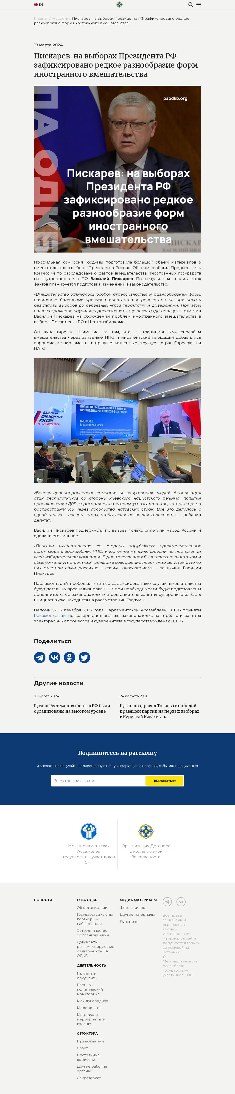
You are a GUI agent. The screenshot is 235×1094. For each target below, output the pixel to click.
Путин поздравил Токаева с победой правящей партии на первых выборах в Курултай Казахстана (159, 711)
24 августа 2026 (134, 696)
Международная (92, 1001)
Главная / (42, 18)
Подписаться (164, 781)
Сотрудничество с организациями (93, 932)
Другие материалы (137, 914)
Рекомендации (50, 615)
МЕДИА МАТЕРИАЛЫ (138, 900)
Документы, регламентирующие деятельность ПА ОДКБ (95, 949)
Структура (87, 1033)
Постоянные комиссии (88, 1057)
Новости (43, 900)
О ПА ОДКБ (87, 900)
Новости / (61, 18)
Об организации (92, 907)
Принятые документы (87, 975)
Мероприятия (90, 1008)
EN (41, 5)
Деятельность (91, 965)
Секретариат (89, 1078)
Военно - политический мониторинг (90, 989)
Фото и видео (132, 907)
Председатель (90, 1041)
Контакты (128, 921)
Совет (82, 1048)
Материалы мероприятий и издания (91, 1019)
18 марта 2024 (46, 696)
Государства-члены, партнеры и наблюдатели (95, 919)
